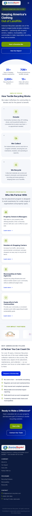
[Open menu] (28, 3)
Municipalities (5, 482)
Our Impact (4, 465)
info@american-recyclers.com (12, 493)
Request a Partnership (11, 373)
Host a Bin (16, 426)
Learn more (7, 230)
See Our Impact (16, 51)
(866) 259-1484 (7, 496)
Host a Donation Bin (16, 44)
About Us (4, 462)
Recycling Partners (6, 479)
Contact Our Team (16, 433)
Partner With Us (5, 470)
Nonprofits (4, 485)
